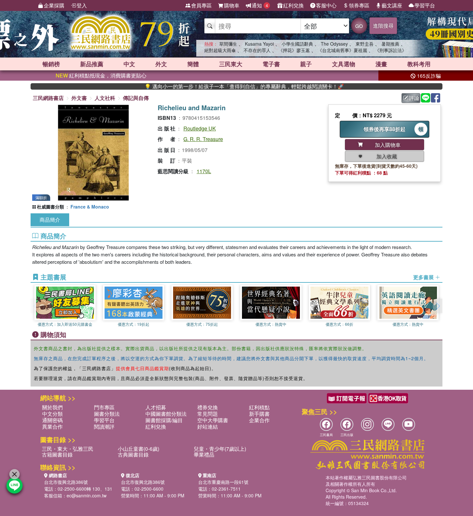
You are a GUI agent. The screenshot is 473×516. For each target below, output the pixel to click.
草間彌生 (228, 43)
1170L (204, 171)
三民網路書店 (48, 98)
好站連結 (207, 426)
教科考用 (419, 64)
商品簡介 (50, 219)
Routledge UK (199, 128)
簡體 (193, 64)
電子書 (271, 64)
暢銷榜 (51, 64)
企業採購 (54, 5)
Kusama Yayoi (259, 43)
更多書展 (424, 277)
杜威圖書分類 (50, 206)
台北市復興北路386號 (66, 482)
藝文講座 (392, 5)
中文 (129, 64)
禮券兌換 (207, 407)
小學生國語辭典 (297, 43)
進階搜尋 (383, 25)
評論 (414, 98)
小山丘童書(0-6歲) (138, 448)
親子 (306, 64)
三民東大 (230, 64)
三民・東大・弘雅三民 (67, 448)
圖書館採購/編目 (164, 420)
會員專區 (201, 5)
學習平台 (424, 5)
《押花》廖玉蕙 (294, 50)
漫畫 (381, 64)
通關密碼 (52, 420)
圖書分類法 (107, 413)
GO (359, 25)
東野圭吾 (365, 43)
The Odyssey (334, 43)
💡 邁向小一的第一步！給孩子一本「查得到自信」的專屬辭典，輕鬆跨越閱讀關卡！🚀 (228, 86)
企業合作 (259, 420)
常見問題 (207, 413)
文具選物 (343, 64)
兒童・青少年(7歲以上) (220, 448)
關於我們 (52, 407)
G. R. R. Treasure (203, 139)
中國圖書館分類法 (166, 413)
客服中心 (326, 5)
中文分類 (52, 413)
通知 (260, 5)
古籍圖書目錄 (57, 454)
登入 (82, 5)
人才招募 (155, 407)
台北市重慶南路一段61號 (223, 482)
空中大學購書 (212, 420)
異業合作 (52, 426)
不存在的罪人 (257, 50)
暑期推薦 (390, 43)
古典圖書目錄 (133, 454)
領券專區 (359, 5)
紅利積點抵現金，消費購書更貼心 (101, 75)
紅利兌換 (293, 5)
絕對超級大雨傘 (220, 50)
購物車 (231, 5)
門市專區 (104, 407)
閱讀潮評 (104, 426)
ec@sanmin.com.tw (87, 495)
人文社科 (105, 98)
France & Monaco (89, 206)
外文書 (79, 98)
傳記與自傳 (136, 98)
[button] (437, 306)
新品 (91, 64)
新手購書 (259, 413)
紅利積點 (259, 407)
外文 (161, 64)
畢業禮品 (204, 454)
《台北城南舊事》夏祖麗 (342, 50)
